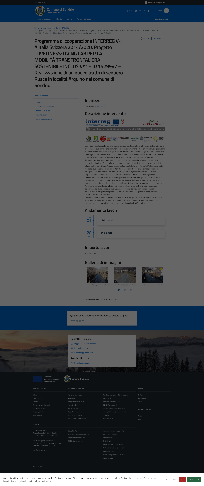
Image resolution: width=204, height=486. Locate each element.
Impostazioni (171, 479)
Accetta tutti (194, 479)
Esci (182, 479)
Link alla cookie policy (42, 481)
